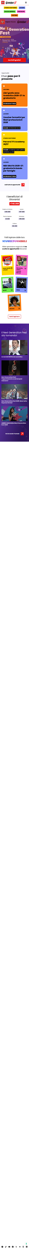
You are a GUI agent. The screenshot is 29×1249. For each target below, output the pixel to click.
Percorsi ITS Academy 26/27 (14, 143)
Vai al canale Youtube (12, 434)
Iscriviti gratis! (14, 60)
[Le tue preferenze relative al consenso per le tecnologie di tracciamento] (26, 1243)
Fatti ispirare (15, 317)
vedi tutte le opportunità (12, 185)
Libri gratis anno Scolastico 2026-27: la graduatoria (14, 95)
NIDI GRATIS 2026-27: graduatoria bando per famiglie (13, 168)
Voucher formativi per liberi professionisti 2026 (14, 120)
